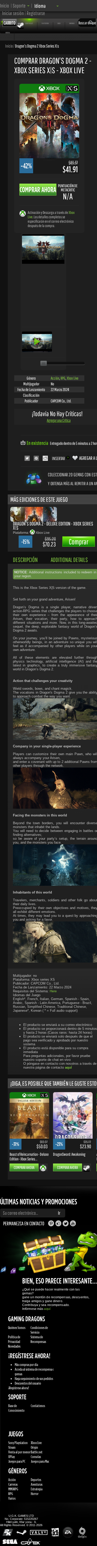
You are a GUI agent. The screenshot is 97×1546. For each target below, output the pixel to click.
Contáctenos (38, 1406)
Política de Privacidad (14, 1339)
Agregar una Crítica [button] (59, 420)
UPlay (11, 1456)
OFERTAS (7, 32)
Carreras (13, 1484)
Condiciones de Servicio (39, 1329)
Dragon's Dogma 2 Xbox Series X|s (37, 45)
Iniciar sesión (13, 13)
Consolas (36, 1456)
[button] (21, 6)
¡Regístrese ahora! (18, 1388)
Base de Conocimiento (16, 1408)
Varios (12, 1498)
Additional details (69, 559)
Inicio (4, 6)
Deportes (36, 1479)
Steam (12, 1447)
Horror (35, 1493)
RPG (63, 378)
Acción (55, 378)
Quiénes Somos (16, 1327)
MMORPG (13, 1489)
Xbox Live (72, 378)
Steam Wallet (29, 23)
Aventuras (36, 1484)
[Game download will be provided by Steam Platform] (86, 1168)
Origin (34, 1447)
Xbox (59, 23)
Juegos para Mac (40, 1461)
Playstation (45, 23)
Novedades (14, 1346)
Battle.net (36, 1452)
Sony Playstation (18, 1442)
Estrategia (36, 1489)
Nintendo (71, 23)
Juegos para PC (16, 1461)
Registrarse (36, 13)
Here (53, 991)
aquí (47, 1309)
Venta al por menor (19, 1452)
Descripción (25, 559)
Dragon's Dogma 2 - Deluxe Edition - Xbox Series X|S (53, 526)
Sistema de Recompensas (38, 1339)
